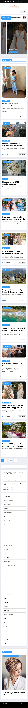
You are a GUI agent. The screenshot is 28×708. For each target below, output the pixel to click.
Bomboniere (6, 529)
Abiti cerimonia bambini (8, 500)
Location (5, 582)
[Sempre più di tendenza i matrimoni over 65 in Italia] (14, 129)
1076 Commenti (6, 300)
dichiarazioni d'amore (8, 545)
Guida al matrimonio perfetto (9, 565)
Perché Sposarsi (7, 606)
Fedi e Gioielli (6, 557)
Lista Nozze (6, 573)
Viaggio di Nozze (6, 325)
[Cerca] (21, 12)
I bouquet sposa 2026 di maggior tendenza (11, 183)
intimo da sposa (7, 569)
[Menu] (2, 11)
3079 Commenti (6, 416)
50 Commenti (6, 154)
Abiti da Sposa (7, 504)
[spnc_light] (24, 11)
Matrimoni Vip (6, 590)
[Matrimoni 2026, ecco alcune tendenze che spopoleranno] (14, 429)
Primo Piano (6, 610)
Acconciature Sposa (6, 402)
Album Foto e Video (8, 520)
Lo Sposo (6, 578)
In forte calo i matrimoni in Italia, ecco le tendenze (12, 365)
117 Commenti (6, 376)
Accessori (5, 178)
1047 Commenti (6, 339)
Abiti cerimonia (6, 100)
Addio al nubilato (7, 516)
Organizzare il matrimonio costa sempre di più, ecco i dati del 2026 (13, 218)
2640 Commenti (6, 262)
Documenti (6, 549)
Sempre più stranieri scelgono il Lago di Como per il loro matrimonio (13, 291)
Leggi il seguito (22, 116)
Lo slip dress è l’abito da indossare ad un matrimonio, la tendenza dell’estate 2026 (13, 105)
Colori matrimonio (7, 537)
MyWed (5, 598)
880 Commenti (6, 192)
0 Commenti (5, 116)
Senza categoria (6, 140)
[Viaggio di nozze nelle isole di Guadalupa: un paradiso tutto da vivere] (14, 314)
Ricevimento (6, 622)
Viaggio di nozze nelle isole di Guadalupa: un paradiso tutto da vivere (13, 329)
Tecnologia (6, 635)
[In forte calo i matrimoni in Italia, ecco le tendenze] (14, 351)
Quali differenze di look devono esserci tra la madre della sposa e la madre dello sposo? (12, 252)
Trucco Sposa (6, 639)
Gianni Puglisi (23, 696)
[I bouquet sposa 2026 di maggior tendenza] (14, 167)
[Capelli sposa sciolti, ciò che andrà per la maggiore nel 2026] (14, 390)
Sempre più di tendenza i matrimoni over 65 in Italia (12, 145)
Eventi (5, 553)
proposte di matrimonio (8, 614)
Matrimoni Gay (7, 586)
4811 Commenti (6, 228)
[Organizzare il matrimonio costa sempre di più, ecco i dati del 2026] (14, 204)
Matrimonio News (6, 248)
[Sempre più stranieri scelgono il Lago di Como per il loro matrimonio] (14, 275)
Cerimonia (6, 533)
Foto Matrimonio (7, 561)
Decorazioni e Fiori (7, 541)
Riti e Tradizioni (7, 626)
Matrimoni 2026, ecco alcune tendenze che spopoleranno (13, 445)
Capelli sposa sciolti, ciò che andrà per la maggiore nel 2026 (12, 406)
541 (11, 460)
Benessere (6, 524)
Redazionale (6, 618)
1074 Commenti (6, 454)
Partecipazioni (6, 602)
